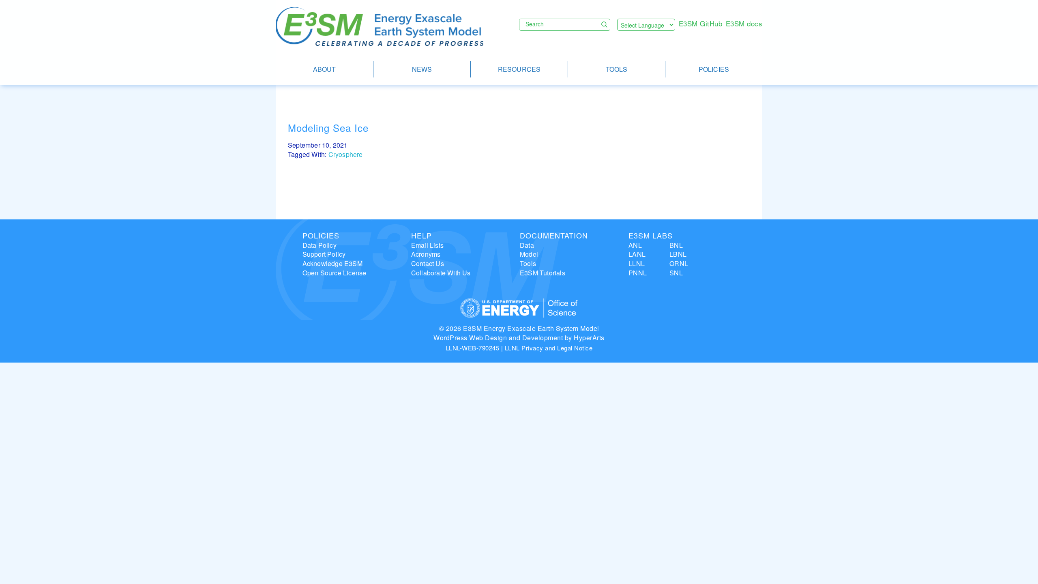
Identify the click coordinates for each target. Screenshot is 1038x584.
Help (421, 235)
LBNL (677, 254)
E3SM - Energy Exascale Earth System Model (379, 27)
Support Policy (324, 254)
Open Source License (334, 272)
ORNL (678, 263)
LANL (637, 254)
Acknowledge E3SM (332, 263)
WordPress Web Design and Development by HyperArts (519, 337)
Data (527, 245)
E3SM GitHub (701, 23)
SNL (676, 272)
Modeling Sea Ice (328, 127)
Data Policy (319, 245)
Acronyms (426, 254)
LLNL (636, 263)
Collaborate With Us (441, 272)
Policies (320, 235)
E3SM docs (744, 23)
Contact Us (427, 263)
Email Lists (427, 245)
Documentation (554, 235)
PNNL (637, 272)
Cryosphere (345, 154)
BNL (676, 245)
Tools (528, 263)
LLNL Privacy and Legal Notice (549, 348)
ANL (635, 245)
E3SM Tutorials (542, 272)
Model (529, 254)
